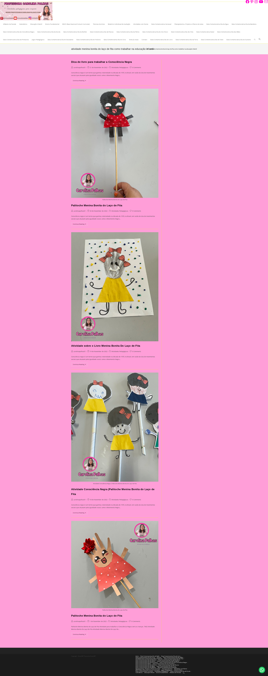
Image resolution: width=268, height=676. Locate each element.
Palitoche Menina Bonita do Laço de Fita (96, 205)
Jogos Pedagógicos (166, 670)
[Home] (147, 49)
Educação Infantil (149, 672)
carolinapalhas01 (80, 67)
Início (137, 656)
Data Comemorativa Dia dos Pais (173, 659)
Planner (159, 657)
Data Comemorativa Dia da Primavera (147, 662)
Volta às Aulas (178, 670)
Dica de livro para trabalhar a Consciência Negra (101, 61)
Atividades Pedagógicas (120, 67)
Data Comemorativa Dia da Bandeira (169, 660)
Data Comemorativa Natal (143, 664)
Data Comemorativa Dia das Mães (173, 657)
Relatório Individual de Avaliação (167, 667)
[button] (262, 670)
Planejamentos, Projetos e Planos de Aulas (148, 669)
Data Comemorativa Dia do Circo (166, 666)
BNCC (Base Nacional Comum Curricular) (148, 670)
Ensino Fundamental (162, 672)
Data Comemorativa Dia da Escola (180, 671)
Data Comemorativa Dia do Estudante (168, 661)
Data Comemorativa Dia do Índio (149, 656)
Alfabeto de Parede (175, 672)
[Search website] (255, 40)
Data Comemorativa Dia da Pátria (145, 661)
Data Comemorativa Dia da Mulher (146, 667)
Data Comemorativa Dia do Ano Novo (164, 664)
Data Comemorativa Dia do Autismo (146, 665)
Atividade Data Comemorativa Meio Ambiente (149, 659)
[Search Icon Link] (259, 40)
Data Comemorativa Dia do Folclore (146, 660)
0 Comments (136, 67)
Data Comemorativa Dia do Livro (170, 656)
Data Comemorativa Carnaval (144, 671)
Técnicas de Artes (167, 669)
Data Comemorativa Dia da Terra (145, 657)
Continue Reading (80, 81)
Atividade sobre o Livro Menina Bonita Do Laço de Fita (105, 345)
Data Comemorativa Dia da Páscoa (168, 665)
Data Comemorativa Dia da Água (145, 666)
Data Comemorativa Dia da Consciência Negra (173, 662)
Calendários (139, 672)
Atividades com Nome (180, 669)
